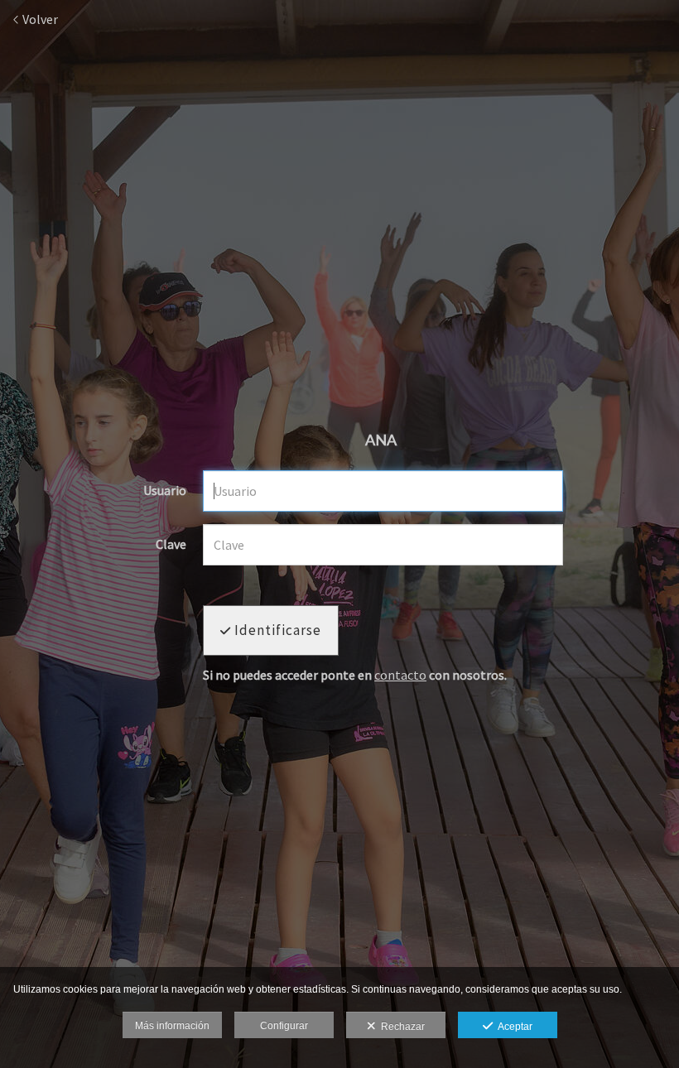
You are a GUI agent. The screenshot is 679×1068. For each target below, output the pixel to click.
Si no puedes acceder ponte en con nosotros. (355, 675)
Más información (172, 1026)
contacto (400, 674)
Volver (39, 19)
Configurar (284, 1026)
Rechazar (400, 1026)
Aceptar (512, 1026)
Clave (171, 544)
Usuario (164, 490)
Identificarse (276, 630)
